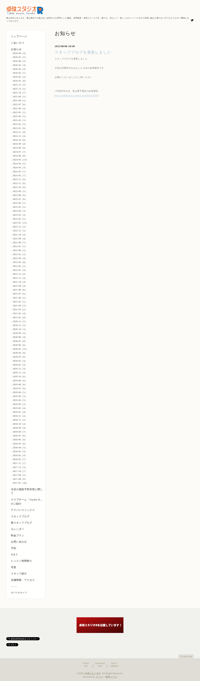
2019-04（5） (20, 400)
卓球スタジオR (92, 673)
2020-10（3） (20, 329)
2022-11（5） (20, 231)
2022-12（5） (20, 227)
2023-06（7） (20, 203)
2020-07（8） (20, 341)
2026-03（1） (20, 73)
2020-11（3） (20, 325)
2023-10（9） (20, 187)
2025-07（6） (20, 104)
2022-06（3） (20, 250)
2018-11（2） (20, 420)
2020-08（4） (20, 337)
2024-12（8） (20, 132)
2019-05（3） (20, 396)
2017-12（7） (20, 463)
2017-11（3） (20, 467)
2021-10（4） (20, 282)
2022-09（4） (20, 238)
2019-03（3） (20, 404)
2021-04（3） (20, 305)
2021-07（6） (20, 294)
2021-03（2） (20, 309)
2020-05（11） (20, 349)
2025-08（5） (20, 100)
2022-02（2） (20, 266)
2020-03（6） (20, 357)
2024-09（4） (20, 144)
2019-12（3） (20, 369)
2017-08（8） (20, 479)
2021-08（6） (20, 290)
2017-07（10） (20, 483)
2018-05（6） (20, 444)
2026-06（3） (20, 61)
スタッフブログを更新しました (83, 52)
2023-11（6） (20, 183)
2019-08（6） (20, 384)
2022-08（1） (20, 242)
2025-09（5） (20, 96)
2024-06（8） (20, 156)
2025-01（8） (20, 128)
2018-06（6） (20, 440)
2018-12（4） (20, 416)
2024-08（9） (20, 148)
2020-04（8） (20, 353)
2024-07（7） (20, 152)
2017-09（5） (20, 475)
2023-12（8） (20, 179)
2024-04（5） (20, 164)
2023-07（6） (20, 199)
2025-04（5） (20, 116)
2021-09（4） (20, 286)
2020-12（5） (20, 321)
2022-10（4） (20, 235)
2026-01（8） (20, 81)
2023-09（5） (20, 191)
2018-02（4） (20, 455)
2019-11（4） (20, 372)
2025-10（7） (20, 93)
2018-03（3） (20, 451)
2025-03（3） (20, 120)
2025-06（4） (20, 108)
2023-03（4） (20, 215)
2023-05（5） (20, 207)
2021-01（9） (20, 317)
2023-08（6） (20, 195)
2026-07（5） (20, 57)
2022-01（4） (20, 270)
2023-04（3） (20, 211)
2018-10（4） (20, 424)
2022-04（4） (20, 258)
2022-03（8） (20, 262)
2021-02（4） (20, 313)
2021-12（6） (20, 274)
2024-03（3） (20, 167)
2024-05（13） (20, 160)
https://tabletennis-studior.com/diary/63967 (77, 95)
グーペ (99, 677)
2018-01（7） (20, 459)
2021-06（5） (20, 298)
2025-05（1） (20, 112)
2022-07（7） (20, 246)
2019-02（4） (20, 408)
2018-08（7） (20, 432)
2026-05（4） (20, 65)
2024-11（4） (20, 136)
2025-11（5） (20, 89)
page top (187, 657)
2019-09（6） (20, 380)
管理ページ (111, 677)
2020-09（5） (20, 333)
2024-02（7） (20, 171)
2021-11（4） (20, 278)
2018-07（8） (20, 436)
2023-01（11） (20, 223)
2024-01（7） (20, 175)
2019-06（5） (20, 392)
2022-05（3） (20, 254)
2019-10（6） (20, 376)
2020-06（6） (20, 345)
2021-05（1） (20, 302)
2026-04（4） (20, 69)
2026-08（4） (20, 53)
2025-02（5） (20, 124)
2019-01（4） (20, 412)
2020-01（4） (20, 365)
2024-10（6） (20, 140)
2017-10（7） (20, 471)
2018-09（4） (20, 428)
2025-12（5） (20, 85)
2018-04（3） (20, 447)
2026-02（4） (20, 77)
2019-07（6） (20, 388)
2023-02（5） (20, 219)
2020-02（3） (20, 361)
